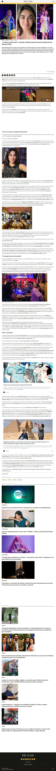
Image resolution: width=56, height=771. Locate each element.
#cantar (4, 479)
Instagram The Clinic (25, 759)
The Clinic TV (29, 759)
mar (26, 202)
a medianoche (30, 202)
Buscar (52, 1)
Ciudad (3, 625)
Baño (23, 202)
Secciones (53, 1)
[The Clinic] (3, 1)
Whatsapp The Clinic (27, 759)
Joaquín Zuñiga (51, 71)
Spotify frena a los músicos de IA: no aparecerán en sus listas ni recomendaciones (26, 507)
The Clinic (7, 768)
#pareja (20, 479)
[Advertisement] (28, 122)
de (24, 202)
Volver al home (5, 473)
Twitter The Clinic (21, 759)
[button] (2, 75)
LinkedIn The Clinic (31, 759)
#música (15, 479)
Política (3, 653)
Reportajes (4, 580)
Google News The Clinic (34, 759)
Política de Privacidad (28, 764)
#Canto (9, 479)
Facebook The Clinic (23, 759)
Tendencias (4, 505)
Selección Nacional (5, 40)
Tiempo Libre (5, 529)
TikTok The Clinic (32, 759)
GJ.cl (53, 769)
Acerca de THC (28, 761)
